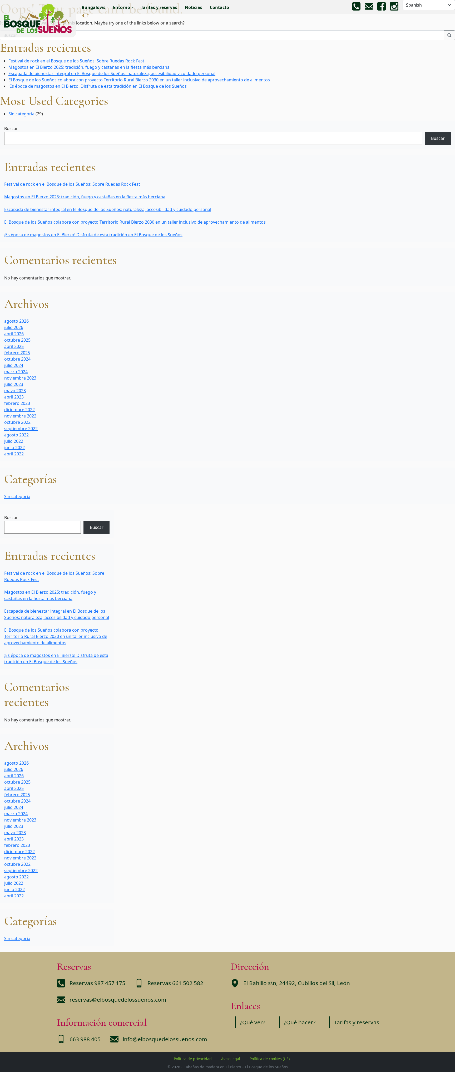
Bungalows (93, 7)
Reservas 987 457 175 (97, 983)
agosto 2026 (16, 321)
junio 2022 (14, 447)
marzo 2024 (16, 372)
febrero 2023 (17, 403)
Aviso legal (230, 1058)
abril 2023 (14, 397)
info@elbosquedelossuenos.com (165, 1039)
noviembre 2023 (20, 378)
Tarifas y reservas (159, 7)
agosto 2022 (16, 435)
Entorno (121, 7)
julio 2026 (13, 327)
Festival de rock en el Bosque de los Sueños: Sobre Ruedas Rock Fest (76, 61)
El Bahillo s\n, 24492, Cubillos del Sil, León (296, 983)
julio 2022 (13, 441)
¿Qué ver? (252, 1022)
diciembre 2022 (19, 409)
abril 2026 (14, 334)
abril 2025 (14, 346)
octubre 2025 (17, 340)
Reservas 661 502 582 (175, 983)
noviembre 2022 (20, 416)
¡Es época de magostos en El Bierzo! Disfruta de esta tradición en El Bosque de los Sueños (97, 86)
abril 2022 (14, 454)
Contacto (219, 7)
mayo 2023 (15, 391)
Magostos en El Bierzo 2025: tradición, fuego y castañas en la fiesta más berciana (89, 67)
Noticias (193, 7)
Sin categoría (21, 114)
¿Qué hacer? (299, 1022)
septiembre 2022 (21, 428)
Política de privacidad (193, 1058)
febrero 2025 (17, 353)
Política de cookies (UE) (270, 1058)
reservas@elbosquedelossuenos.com (118, 999)
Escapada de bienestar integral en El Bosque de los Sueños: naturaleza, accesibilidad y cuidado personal (111, 73)
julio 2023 (13, 384)
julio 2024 (13, 365)
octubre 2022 (17, 422)
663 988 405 (85, 1039)
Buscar (11, 128)
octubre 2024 (17, 359)
